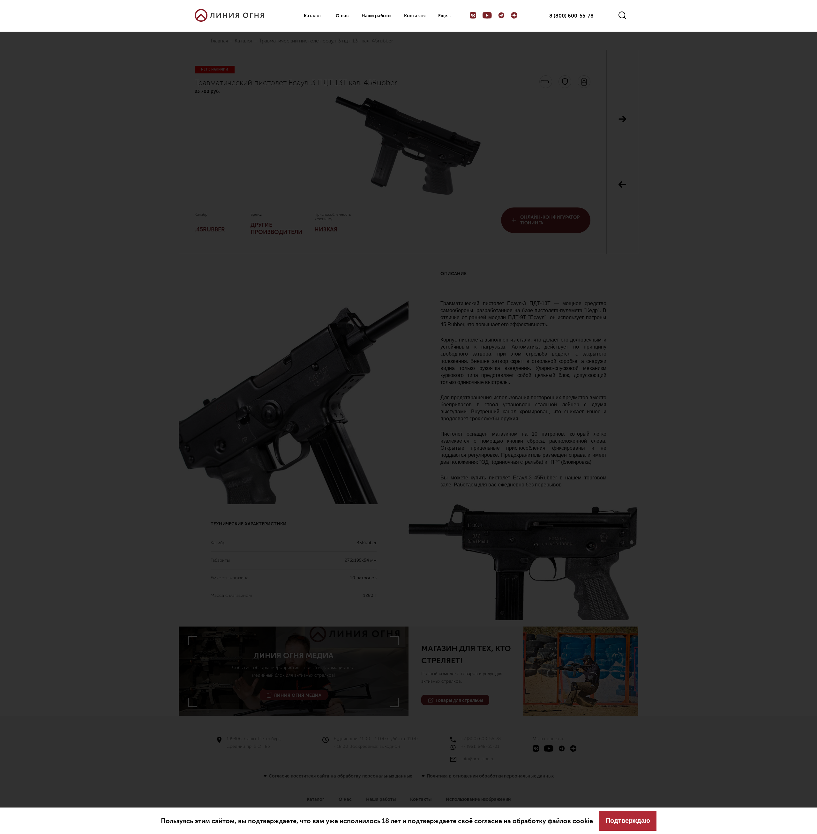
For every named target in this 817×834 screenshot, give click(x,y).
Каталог (312, 16)
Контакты (414, 16)
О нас (342, 16)
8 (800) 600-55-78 (571, 16)
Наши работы (376, 16)
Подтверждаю (628, 820)
